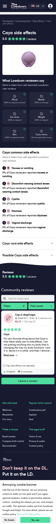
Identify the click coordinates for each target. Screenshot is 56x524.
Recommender (9, 445)
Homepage (7, 21)
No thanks (9, 520)
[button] (28, 243)
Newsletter (7, 414)
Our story (6, 419)
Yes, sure (35, 520)
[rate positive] (5, 372)
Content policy (36, 445)
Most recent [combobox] (36, 306)
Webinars (7, 410)
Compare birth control (13, 441)
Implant (33, 414)
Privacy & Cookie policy (28, 514)
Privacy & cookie (37, 441)
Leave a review (27, 381)
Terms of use (35, 436)
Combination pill (37, 410)
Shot (31, 419)
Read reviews (9, 436)
